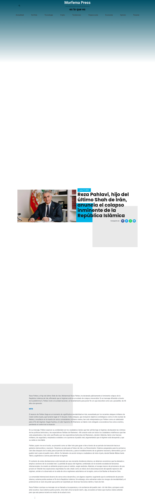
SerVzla (34, 15)
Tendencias (76, 15)
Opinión (123, 15)
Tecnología (48, 15)
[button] (122, 221)
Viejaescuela (93, 15)
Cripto (62, 15)
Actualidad (20, 15)
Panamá (136, 15)
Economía (109, 15)
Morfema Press (77, 2)
